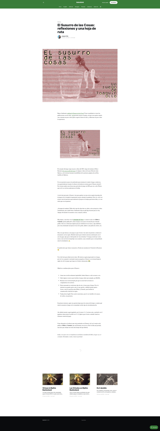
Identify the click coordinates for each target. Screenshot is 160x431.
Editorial (71, 6)
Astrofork (80, 2)
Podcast (83, 6)
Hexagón (77, 6)
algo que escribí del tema (68, 171)
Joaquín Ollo (65, 36)
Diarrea (59, 22)
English (65, 6)
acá (73, 115)
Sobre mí (96, 6)
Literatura (89, 6)
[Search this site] (43, 3)
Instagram (100, 7)
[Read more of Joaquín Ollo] (59, 37)
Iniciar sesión (105, 2)
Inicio (60, 6)
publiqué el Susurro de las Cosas (75, 113)
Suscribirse (113, 2)
